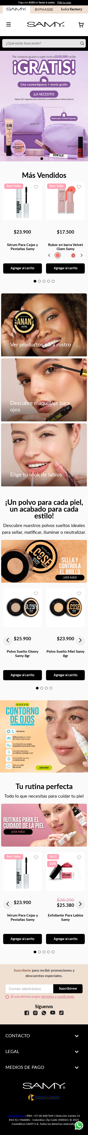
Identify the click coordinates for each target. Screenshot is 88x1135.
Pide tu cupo (64, 2)
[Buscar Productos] (83, 43)
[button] (41, 158)
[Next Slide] (80, 640)
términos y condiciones (58, 996)
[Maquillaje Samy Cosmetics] (44, 564)
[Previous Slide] (8, 640)
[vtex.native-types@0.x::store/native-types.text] (26, 1013)
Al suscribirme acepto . (43, 996)
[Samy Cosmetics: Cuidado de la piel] (44, 736)
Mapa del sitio (16, 1115)
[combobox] (44, 43)
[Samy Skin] (44, 828)
